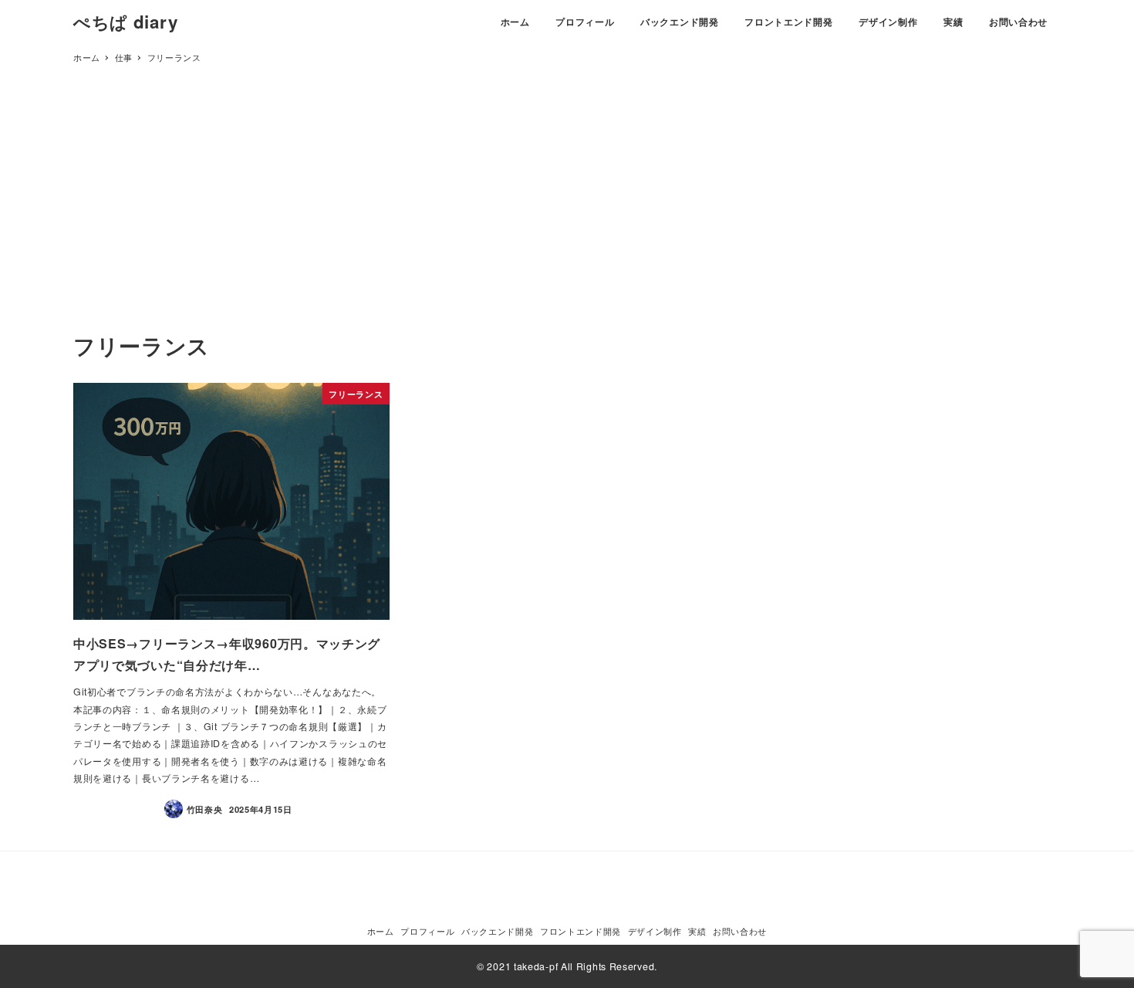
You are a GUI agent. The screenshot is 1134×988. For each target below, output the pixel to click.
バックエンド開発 (497, 931)
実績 (697, 931)
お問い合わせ (740, 931)
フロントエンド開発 (580, 931)
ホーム (380, 931)
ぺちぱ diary (125, 21)
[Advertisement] (567, 212)
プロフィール (427, 931)
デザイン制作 (655, 931)
